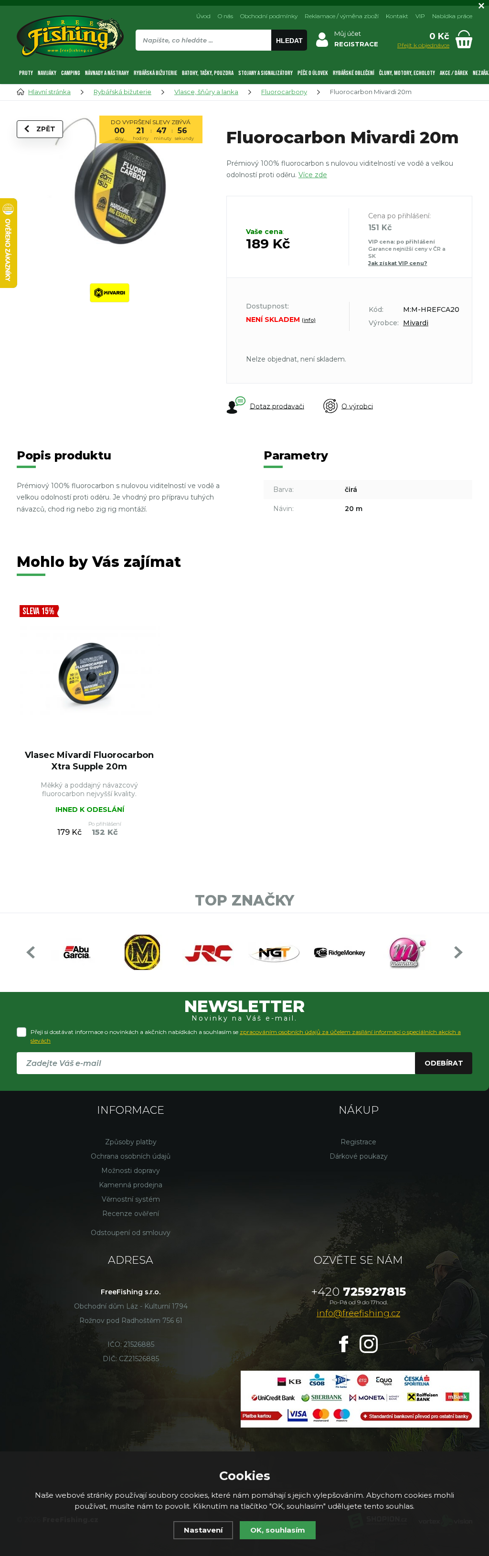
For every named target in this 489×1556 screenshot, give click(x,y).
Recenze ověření (130, 1213)
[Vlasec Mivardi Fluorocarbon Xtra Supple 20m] (89, 672)
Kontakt (397, 16)
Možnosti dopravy (130, 1170)
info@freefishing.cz (358, 1313)
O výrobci (357, 406)
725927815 (358, 1292)
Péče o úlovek (313, 73)
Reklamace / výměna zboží (342, 16)
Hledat (289, 40)
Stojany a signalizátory (265, 73)
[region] (221, 60)
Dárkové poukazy (359, 1156)
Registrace (358, 1142)
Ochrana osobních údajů (130, 1156)
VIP (420, 16)
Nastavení (203, 1530)
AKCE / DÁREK (454, 73)
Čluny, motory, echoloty (407, 73)
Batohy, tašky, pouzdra (208, 73)
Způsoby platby (131, 1142)
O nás (225, 16)
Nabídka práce (452, 16)
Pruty (26, 73)
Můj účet (347, 33)
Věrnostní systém (131, 1199)
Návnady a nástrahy (107, 73)
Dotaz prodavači (277, 406)
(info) (309, 320)
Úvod (203, 16)
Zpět (45, 129)
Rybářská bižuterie (155, 73)
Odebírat (444, 1063)
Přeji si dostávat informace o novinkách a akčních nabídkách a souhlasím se (246, 1036)
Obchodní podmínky (269, 16)
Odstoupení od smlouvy (130, 1232)
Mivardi (415, 323)
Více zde (312, 175)
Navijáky (47, 73)
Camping (70, 73)
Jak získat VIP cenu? (397, 263)
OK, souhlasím (277, 1530)
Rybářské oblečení (353, 73)
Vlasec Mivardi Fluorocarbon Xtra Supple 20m (89, 760)
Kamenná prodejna (130, 1185)
